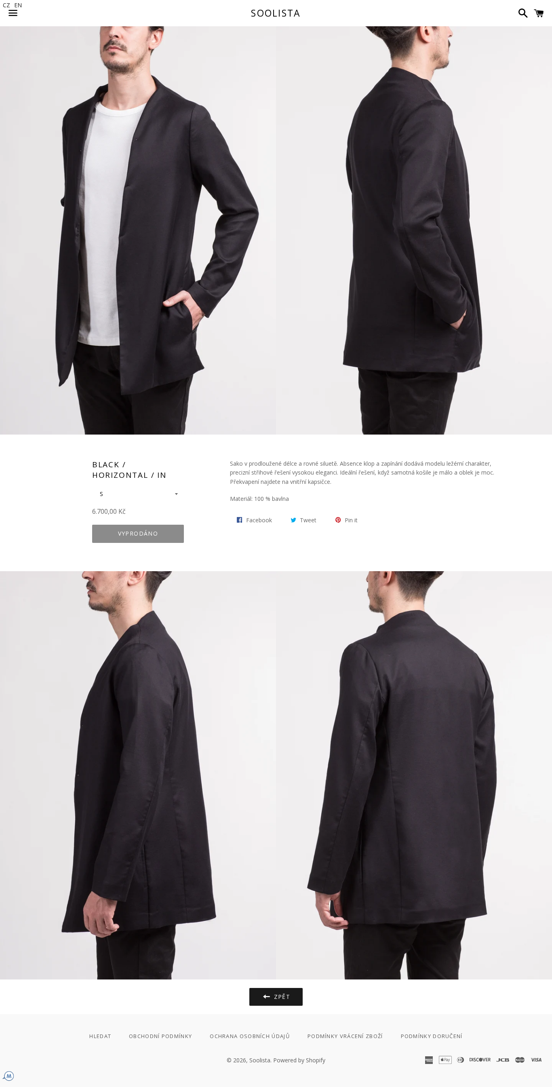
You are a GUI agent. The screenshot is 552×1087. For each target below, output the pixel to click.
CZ (6, 5)
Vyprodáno (138, 533)
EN (18, 5)
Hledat (100, 1036)
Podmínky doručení (432, 1036)
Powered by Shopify (299, 1060)
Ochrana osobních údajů (250, 1036)
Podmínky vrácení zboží (345, 1036)
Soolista (276, 12)
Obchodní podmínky (160, 1036)
